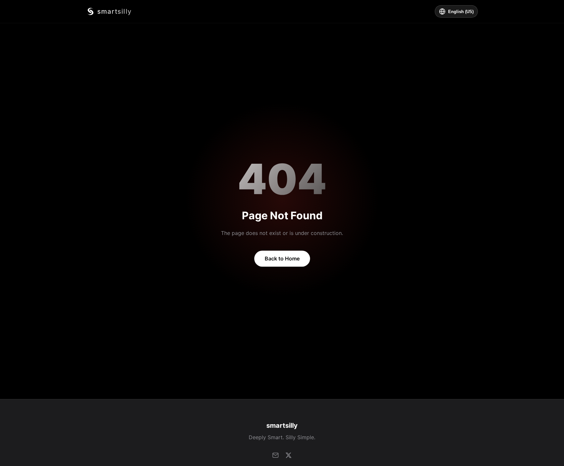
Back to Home (282, 258)
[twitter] (288, 455)
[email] (275, 455)
